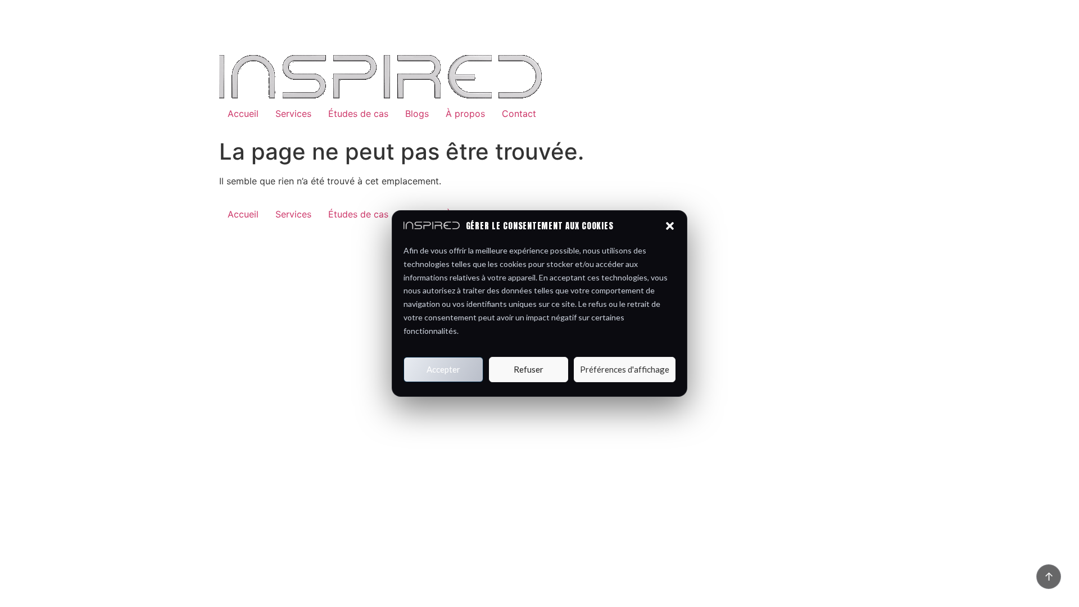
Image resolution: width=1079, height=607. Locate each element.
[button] (669, 226)
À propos (465, 113)
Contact (519, 113)
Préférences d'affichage (624, 369)
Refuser (528, 369)
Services (293, 113)
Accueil (243, 113)
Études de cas (358, 113)
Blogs (417, 113)
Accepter (443, 369)
